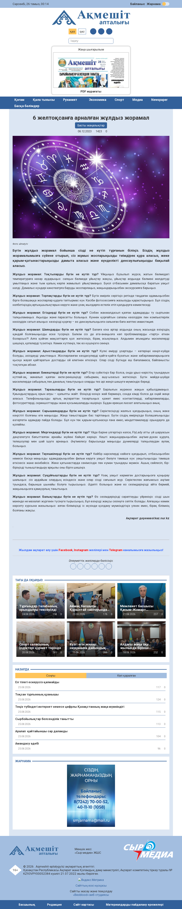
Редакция (54, 904)
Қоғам (19, 100)
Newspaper (159, 100)
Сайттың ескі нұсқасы (91, 885)
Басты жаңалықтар (91, 125)
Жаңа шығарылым (93, 49)
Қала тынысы (44, 100)
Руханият (70, 100)
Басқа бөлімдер (26, 106)
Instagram (81, 550)
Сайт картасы (83, 904)
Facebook (66, 550)
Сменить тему (165, 4)
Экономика (97, 100)
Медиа (137, 100)
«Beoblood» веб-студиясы (91, 895)
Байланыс (137, 4)
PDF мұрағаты (91, 91)
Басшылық (27, 904)
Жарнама (153, 4)
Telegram (115, 550)
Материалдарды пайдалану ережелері (134, 904)
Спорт (119, 100)
